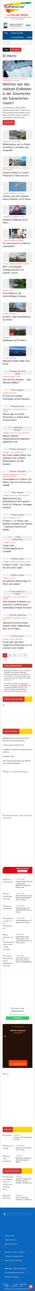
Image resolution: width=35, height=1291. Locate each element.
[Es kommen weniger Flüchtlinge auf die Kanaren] (17, 390)
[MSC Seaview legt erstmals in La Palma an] (8, 1198)
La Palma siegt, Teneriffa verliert (13, 745)
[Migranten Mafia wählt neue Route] (17, 355)
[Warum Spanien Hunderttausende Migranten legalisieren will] (17, 430)
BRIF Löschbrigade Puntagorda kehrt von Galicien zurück (13, 269)
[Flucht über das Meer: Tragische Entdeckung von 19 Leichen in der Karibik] (17, 636)
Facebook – (8, 1252)
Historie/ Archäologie (17, 562)
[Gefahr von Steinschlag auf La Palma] (8, 1148)
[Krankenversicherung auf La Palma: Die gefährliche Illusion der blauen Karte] (8, 882)
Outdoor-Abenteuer (10, 1240)
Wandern (7, 1129)
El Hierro (11, 168)
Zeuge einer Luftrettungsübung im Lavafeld (13, 548)
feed (20, 1286)
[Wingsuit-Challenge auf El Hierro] (17, 214)
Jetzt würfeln (22, 871)
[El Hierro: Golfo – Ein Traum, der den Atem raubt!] (17, 559)
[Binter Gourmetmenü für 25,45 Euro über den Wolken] (8, 1161)
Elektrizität (7, 409)
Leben (19, 141)
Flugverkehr (14, 217)
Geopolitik (6, 141)
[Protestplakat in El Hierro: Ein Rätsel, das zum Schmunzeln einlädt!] (17, 471)
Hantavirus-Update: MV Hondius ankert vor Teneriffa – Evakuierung (23, 1181)
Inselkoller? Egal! (8, 756)
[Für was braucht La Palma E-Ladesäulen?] (17, 237)
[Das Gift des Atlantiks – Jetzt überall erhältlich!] (17, 374)
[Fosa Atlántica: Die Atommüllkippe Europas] (17, 287)
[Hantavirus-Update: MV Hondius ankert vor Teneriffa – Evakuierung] (8, 1189)
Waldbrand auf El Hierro (14, 340)
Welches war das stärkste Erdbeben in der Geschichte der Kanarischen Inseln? (17, 93)
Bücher (5, 290)
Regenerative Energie (16, 240)
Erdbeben (6, 79)
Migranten (12, 358)
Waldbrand (26, 264)
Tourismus (13, 476)
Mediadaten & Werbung (12, 1277)
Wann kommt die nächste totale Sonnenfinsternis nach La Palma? (24, 898)
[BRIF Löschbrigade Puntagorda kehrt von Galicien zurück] (17, 261)
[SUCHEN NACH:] (17, 42)
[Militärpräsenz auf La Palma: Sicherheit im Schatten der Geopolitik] (17, 138)
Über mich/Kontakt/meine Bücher (15, 1272)
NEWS (6, 33)
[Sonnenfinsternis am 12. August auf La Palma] (8, 928)
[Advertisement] (17, 850)
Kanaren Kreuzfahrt (12, 1171)
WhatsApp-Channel (17, 1256)
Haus (18, 474)
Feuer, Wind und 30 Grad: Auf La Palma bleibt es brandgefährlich (24, 960)
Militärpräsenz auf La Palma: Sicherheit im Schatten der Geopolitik (17, 147)
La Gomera (24, 168)
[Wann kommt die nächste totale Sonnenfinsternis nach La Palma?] (8, 899)
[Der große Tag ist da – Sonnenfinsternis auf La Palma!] (8, 908)
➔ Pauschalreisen (17, 37)
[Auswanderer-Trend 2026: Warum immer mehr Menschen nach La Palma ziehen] (8, 949)
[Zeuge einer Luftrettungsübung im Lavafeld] (17, 539)
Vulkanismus (7, 80)
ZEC (22, 687)
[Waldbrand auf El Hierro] (17, 334)
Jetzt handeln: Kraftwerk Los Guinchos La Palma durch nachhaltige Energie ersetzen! (17, 604)
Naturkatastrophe (15, 264)
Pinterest (15, 1252)
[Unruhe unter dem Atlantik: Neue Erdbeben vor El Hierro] (17, 190)
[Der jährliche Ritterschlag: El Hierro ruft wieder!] (17, 575)
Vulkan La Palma (21, 79)
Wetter (9, 170)
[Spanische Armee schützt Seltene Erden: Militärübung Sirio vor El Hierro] (17, 615)
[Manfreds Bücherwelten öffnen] (18, 1048)
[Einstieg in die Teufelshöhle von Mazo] (7, 1135)
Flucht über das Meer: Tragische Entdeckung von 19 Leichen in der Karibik (17, 645)
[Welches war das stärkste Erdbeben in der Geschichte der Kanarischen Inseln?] (17, 76)
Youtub (15, 1284)
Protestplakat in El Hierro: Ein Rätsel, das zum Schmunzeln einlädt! (17, 482)
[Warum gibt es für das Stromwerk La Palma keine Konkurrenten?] (17, 406)
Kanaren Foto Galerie (11, 1244)
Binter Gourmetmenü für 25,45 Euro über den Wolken (23, 1160)
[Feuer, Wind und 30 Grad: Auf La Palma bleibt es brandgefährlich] (8, 966)
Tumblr (7, 1286)
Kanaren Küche (9, 1235)
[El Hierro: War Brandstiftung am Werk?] (17, 311)
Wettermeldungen (23, 685)
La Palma (12, 79)
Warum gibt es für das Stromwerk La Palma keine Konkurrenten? (16, 417)
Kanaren (12, 433)
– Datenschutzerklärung (15, 1268)
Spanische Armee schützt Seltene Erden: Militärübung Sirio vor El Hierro (16, 625)
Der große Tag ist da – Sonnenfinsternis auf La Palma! (23, 910)
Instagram (22, 1252)
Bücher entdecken (18, 1064)
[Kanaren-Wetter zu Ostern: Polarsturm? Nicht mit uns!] (17, 165)
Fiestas (17, 168)
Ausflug (5, 168)
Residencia (14, 685)
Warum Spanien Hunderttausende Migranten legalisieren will (16, 439)
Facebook (6, 1284)
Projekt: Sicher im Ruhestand (13, 1260)
